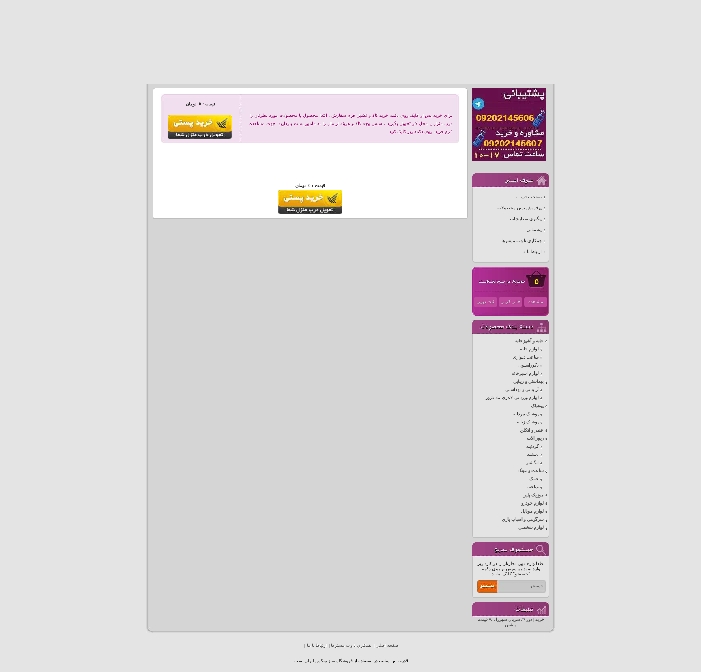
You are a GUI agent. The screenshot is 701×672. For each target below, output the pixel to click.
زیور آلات (535, 438)
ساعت (533, 487)
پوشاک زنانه (528, 422)
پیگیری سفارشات (526, 219)
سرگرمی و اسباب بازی (523, 519)
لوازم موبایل (532, 511)
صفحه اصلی (387, 645)
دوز (529, 619)
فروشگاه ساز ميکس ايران (329, 661)
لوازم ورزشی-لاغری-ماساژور (512, 397)
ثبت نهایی (485, 301)
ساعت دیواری (526, 357)
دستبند (533, 454)
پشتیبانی (534, 230)
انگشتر (532, 462)
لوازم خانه (529, 349)
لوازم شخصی (531, 527)
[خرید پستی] (310, 212)
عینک (534, 479)
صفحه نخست (529, 197)
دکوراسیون (528, 365)
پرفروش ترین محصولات (519, 208)
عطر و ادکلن (532, 430)
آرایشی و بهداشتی (522, 389)
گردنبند (532, 446)
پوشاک (537, 406)
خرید (539, 619)
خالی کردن (510, 301)
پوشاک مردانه (526, 414)
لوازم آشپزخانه (525, 373)
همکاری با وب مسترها (521, 240)
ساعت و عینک (531, 470)
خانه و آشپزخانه (529, 341)
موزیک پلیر (534, 495)
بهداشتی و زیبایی (528, 381)
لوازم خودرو (532, 503)
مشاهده (535, 301)
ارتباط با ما (532, 251)
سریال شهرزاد (507, 619)
